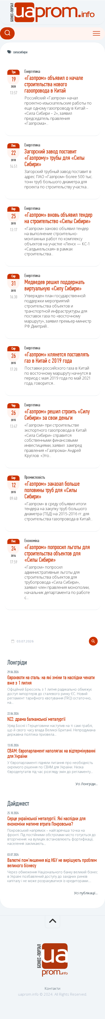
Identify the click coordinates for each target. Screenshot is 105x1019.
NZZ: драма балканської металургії (36, 719)
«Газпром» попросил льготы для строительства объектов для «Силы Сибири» (57, 553)
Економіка (31, 541)
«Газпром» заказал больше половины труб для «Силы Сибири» (52, 490)
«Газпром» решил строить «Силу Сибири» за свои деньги (57, 415)
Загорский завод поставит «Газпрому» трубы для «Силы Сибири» (54, 158)
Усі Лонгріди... (86, 783)
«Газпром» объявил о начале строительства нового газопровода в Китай (53, 84)
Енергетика (32, 72)
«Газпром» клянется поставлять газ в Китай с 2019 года (56, 358)
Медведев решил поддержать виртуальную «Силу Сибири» (54, 285)
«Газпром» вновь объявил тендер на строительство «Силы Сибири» (58, 218)
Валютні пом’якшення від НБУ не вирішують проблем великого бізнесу (52, 863)
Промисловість (34, 478)
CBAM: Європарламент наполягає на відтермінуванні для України (51, 753)
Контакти (52, 988)
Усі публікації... (86, 893)
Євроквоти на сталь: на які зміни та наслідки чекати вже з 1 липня (51, 680)
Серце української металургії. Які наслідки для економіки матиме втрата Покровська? (46, 821)
